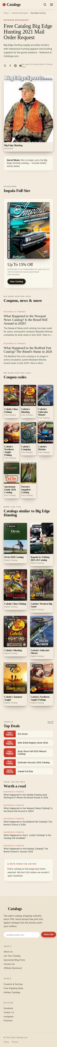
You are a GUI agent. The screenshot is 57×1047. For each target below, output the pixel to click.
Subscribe (49, 934)
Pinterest (8, 1020)
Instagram (9, 1016)
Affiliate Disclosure (13, 968)
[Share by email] (20, 65)
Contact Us (9, 964)
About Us (8, 951)
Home (6, 13)
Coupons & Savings (13, 984)
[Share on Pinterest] (15, 65)
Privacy (15, 1042)
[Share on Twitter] (5, 65)
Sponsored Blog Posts (14, 960)
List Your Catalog (12, 956)
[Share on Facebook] (10, 65)
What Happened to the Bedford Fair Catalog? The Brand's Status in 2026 (28, 349)
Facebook (8, 1008)
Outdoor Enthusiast (20, 13)
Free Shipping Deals (13, 988)
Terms (6, 1042)
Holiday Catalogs (12, 992)
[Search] (45, 5)
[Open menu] (51, 5)
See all (50, 722)
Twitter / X (9, 1012)
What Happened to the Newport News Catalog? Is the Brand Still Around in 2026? (25, 319)
